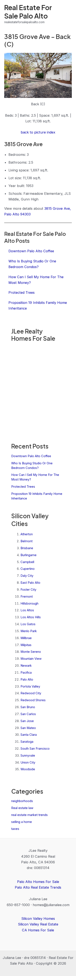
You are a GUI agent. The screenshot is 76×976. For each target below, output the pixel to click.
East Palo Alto (30, 583)
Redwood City (30, 693)
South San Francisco (35, 748)
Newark (26, 666)
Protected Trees (23, 487)
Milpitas (25, 645)
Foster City (28, 589)
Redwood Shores (33, 700)
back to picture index (38, 132)
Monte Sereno (30, 652)
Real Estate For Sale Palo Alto (28, 11)
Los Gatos (27, 624)
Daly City (26, 576)
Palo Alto (26, 679)
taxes (15, 829)
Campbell (27, 562)
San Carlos (28, 714)
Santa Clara (28, 735)
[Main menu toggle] (67, 14)
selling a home (21, 822)
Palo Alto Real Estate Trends (38, 887)
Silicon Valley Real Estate (38, 924)
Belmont (26, 541)
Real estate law (22, 808)
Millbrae (26, 638)
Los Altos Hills (30, 617)
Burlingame (28, 555)
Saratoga (26, 742)
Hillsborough (29, 603)
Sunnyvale (27, 755)
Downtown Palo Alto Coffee (31, 456)
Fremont (26, 596)
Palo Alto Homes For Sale (38, 882)
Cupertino (27, 569)
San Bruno (27, 707)
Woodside (27, 769)
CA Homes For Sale (38, 930)
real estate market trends (29, 815)
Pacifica (26, 672)
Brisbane (26, 548)
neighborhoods (22, 801)
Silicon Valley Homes (38, 918)
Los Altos (27, 610)
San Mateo (28, 728)
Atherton (26, 534)
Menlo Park (28, 631)
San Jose (27, 721)
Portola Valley (30, 686)
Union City (27, 762)
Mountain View (31, 659)
